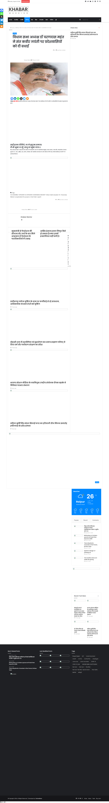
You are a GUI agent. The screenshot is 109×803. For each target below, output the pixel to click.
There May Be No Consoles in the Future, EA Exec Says (91, 544)
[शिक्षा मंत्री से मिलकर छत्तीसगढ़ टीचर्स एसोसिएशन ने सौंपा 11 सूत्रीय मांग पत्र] (78, 528)
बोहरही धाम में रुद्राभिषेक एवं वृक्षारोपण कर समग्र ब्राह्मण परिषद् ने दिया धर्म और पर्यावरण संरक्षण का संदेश (79, 612)
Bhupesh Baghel (76, 656)
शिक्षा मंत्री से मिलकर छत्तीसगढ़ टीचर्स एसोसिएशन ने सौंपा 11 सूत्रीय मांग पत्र (91, 528)
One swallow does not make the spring (90, 558)
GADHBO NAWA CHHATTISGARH (89, 664)
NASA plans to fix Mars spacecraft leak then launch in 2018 (90, 537)
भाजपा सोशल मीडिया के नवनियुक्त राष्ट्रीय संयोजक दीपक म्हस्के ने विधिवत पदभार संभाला (92, 611)
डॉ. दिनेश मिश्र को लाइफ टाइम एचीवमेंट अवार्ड (79, 630)
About (89, 798)
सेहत (32, 19)
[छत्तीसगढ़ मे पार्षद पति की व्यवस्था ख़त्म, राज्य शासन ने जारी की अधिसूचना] (64, 669)
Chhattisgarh (95, 658)
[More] (1, 26)
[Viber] (5, 802)
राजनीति (21, 19)
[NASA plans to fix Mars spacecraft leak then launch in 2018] (78, 538)
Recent (86, 520)
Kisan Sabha (95, 669)
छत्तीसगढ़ (27, 19)
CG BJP (74, 658)
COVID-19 (93, 661)
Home (10, 19)
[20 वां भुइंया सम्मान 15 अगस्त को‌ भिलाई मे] (44, 669)
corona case (75, 661)
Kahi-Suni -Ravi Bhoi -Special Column (81, 669)
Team (93, 798)
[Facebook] (1, 10)
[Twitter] (2, 802)
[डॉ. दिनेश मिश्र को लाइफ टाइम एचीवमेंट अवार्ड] (80, 624)
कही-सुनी (80, 672)
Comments (95, 520)
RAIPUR (74, 672)
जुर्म (56, 19)
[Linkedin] (1, 23)
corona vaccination (84, 661)
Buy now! (98, 798)
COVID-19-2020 (76, 664)
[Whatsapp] (1, 13)
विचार (36, 19)
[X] (1, 16)
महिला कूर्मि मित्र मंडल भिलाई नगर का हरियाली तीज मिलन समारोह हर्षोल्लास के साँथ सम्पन (84, 35)
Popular (76, 520)
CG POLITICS (87, 658)
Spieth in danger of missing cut (89, 551)
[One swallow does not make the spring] (78, 560)
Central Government (90, 656)
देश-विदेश (16, 19)
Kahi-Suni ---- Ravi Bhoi (84, 667)
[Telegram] (1, 20)
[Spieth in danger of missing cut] (78, 553)
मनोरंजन (51, 19)
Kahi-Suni (75, 667)
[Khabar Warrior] (18, 10)
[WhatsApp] (3, 802)
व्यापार (47, 19)
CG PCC (80, 658)
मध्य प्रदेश (41, 19)
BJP (83, 656)
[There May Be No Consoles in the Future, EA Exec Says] (78, 545)
